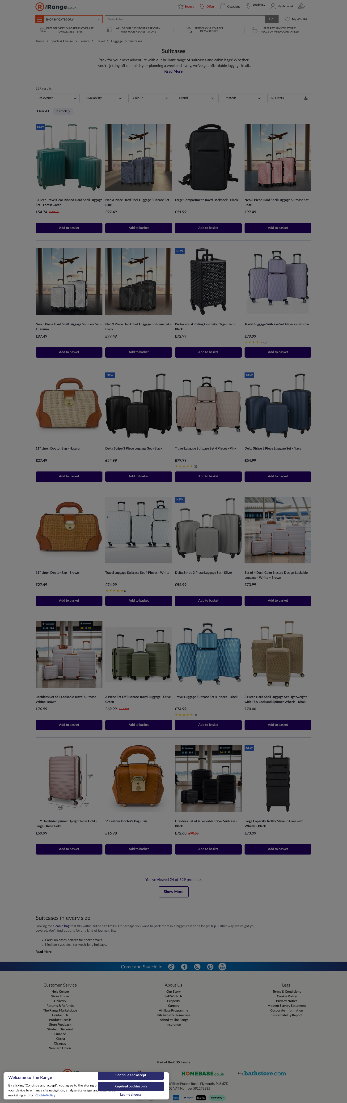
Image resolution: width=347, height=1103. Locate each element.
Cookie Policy (45, 1095)
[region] (86, 1085)
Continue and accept (130, 1075)
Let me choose (130, 1094)
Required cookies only (130, 1086)
